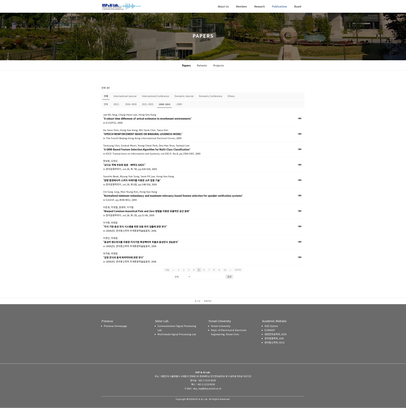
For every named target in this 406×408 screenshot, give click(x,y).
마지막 (238, 269)
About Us (223, 6)
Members (241, 6)
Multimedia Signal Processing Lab (176, 334)
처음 (167, 269)
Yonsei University (220, 326)
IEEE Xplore (271, 326)
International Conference (155, 96)
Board (297, 6)
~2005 (179, 104)
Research (259, 6)
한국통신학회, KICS (275, 342)
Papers (186, 65)
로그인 (197, 301)
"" (147, 118)
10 (225, 269)
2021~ (116, 104)
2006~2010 (164, 104)
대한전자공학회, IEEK (276, 334)
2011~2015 (147, 104)
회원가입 (207, 301)
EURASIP (270, 330)
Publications (279, 6)
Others (231, 96)
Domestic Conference (210, 96)
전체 (106, 96)
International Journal (124, 96)
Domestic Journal (183, 96)
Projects (218, 65)
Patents (202, 65)
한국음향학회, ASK (274, 338)
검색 (229, 276)
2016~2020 (131, 104)
